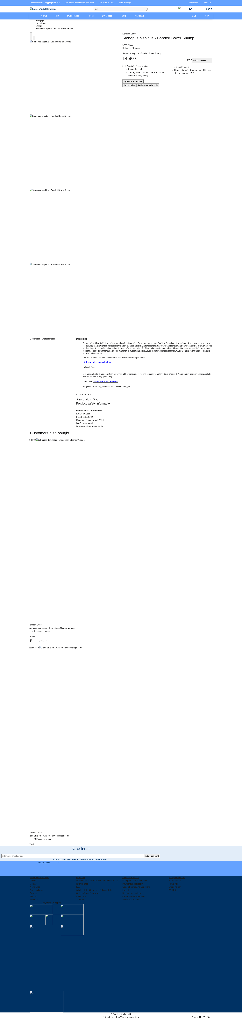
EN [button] (191, 9)
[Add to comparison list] (31, 38)
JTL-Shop (207, 1017)
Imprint (125, 890)
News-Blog (35, 887)
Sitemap (80, 899)
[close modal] (31, 34)
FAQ (78, 887)
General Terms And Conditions (136, 887)
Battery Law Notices (131, 893)
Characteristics (48, 339)
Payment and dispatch (132, 884)
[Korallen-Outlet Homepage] (43, 9)
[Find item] (146, 9)
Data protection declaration (134, 880)
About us (34, 899)
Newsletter (173, 884)
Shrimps (136, 48)
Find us (33, 896)
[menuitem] (33, 15)
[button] (193, 2)
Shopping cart (175, 887)
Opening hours (36, 890)
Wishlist (172, 890)
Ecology (33, 893)
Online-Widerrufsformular (87, 893)
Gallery (33, 880)
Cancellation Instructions (133, 896)
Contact (33, 884)
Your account (175, 880)
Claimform (81, 896)
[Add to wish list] (34, 38)
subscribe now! (152, 856)
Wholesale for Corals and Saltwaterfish (93, 890)
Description (35, 339)
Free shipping (142, 66)
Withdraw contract (130, 899)
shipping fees (133, 1017)
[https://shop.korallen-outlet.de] (33, 15)
